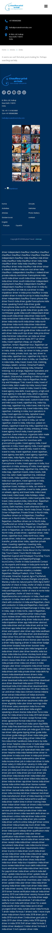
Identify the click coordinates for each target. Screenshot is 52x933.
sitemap (38, 239)
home (4, 204)
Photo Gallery (34, 213)
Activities (5, 208)
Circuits (32, 204)
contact (32, 218)
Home (4, 50)
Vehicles (32, 208)
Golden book (7, 218)
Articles (5, 213)
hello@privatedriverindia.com (13, 118)
